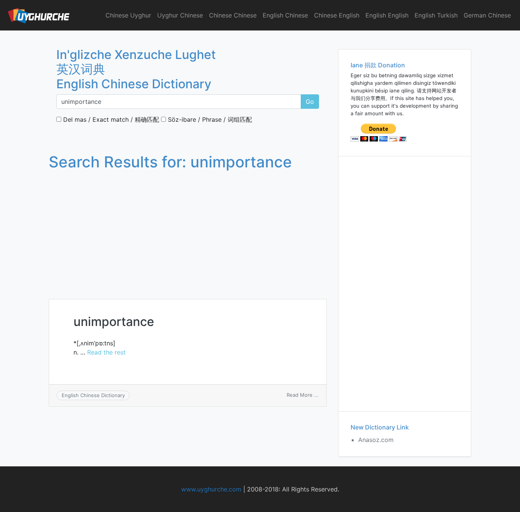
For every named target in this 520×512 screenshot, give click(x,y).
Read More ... (303, 395)
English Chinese (285, 15)
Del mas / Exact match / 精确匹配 (110, 119)
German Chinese (487, 15)
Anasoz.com (376, 440)
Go (310, 101)
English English (386, 15)
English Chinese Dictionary (93, 395)
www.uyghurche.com (211, 489)
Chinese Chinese (233, 15)
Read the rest (106, 352)
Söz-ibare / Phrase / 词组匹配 (209, 119)
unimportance (113, 321)
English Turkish (436, 15)
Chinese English (336, 15)
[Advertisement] (188, 227)
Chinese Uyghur (128, 15)
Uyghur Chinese (180, 15)
